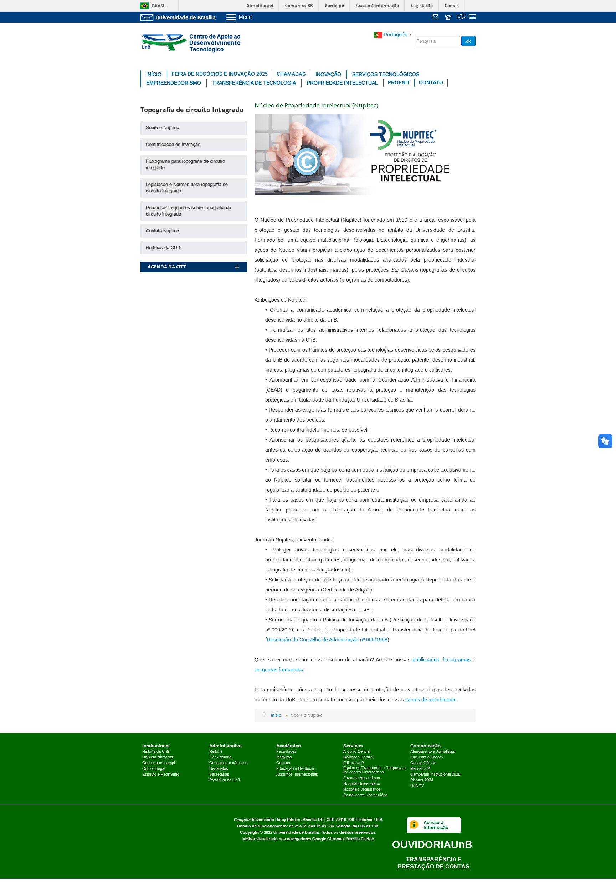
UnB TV (417, 786)
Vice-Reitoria (220, 757)
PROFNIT (399, 82)
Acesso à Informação (435, 825)
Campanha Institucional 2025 (435, 774)
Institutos (284, 757)
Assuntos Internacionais (297, 774)
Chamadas (291, 74)
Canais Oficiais (423, 763)
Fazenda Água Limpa (361, 778)
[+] (237, 258)
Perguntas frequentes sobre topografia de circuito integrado (188, 211)
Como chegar (154, 769)
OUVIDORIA (432, 844)
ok (468, 40)
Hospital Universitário (361, 784)
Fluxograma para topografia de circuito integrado (185, 164)
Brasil (159, 6)
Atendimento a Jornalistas (432, 752)
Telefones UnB (369, 819)
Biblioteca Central (358, 757)
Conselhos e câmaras (228, 763)
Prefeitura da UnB (224, 780)
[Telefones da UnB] (449, 17)
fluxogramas (457, 660)
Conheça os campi (158, 763)
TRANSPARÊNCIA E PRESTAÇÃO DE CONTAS (433, 863)
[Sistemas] (473, 17)
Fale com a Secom (426, 757)
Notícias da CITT (163, 248)
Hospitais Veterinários (362, 789)
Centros (283, 763)
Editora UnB (353, 763)
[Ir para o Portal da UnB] (179, 17)
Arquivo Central (356, 752)
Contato (431, 82)
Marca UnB (420, 769)
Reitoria (215, 752)
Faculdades (286, 752)
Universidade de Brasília (296, 832)
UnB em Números (157, 757)
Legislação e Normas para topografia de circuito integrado (187, 188)
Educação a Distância (295, 769)
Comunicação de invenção (173, 144)
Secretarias (219, 774)
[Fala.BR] (461, 17)
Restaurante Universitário (365, 795)
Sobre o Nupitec (162, 128)
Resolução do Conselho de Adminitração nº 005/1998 (327, 640)
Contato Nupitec (162, 231)
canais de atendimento (431, 700)
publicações (425, 660)
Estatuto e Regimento (160, 774)
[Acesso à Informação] (414, 825)
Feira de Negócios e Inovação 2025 (219, 74)
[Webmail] (436, 17)
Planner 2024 (421, 780)
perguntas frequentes (279, 670)
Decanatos (218, 769)
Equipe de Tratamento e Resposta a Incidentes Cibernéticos (374, 770)
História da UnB (155, 752)
